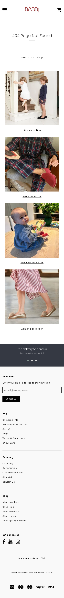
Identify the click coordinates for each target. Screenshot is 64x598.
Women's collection (32, 328)
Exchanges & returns (14, 424)
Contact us (8, 481)
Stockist (7, 477)
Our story (7, 463)
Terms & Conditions (13, 438)
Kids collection (32, 130)
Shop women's (10, 511)
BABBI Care (8, 442)
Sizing (6, 429)
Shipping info (10, 419)
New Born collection (32, 262)
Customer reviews (12, 472)
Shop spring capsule (14, 520)
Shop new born (10, 502)
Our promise (9, 467)
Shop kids (8, 506)
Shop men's (9, 516)
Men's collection (32, 196)
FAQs (5, 433)
